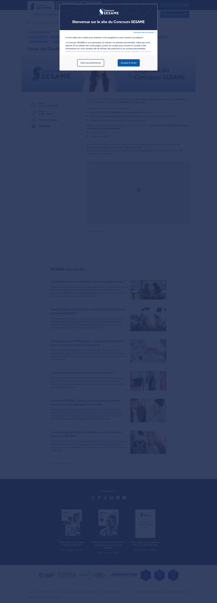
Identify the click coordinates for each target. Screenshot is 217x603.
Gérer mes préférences (90, 63)
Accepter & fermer (129, 63)
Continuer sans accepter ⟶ (144, 32)
